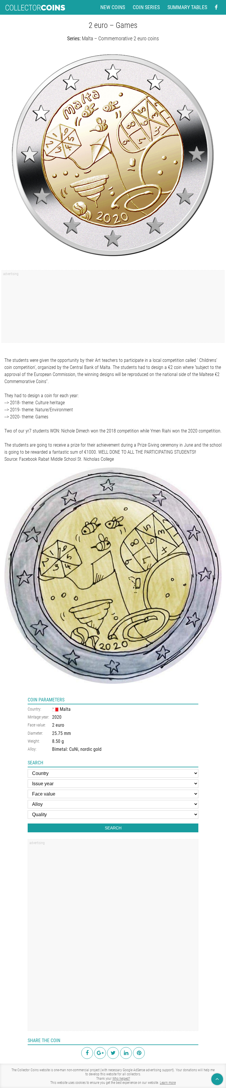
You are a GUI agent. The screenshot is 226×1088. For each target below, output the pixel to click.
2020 (57, 717)
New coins (112, 7)
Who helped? (121, 1079)
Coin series (146, 7)
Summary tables (187, 7)
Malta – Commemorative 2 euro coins (120, 38)
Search (113, 828)
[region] (113, 308)
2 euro (58, 725)
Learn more (168, 1083)
